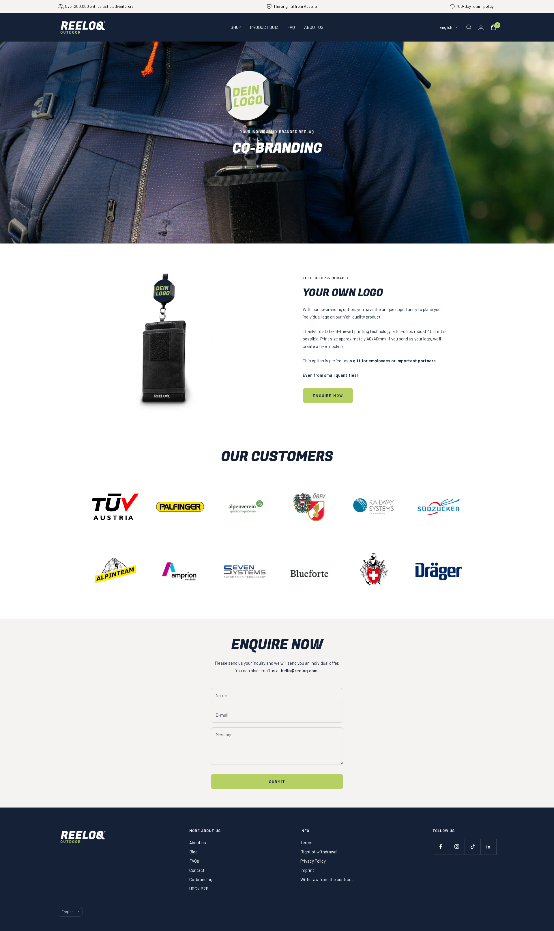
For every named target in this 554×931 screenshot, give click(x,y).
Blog (193, 851)
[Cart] (493, 27)
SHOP (236, 27)
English (446, 27)
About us (197, 842)
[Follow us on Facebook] (441, 847)
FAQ (291, 27)
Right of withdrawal (318, 851)
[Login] (481, 27)
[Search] (468, 27)
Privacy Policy (313, 860)
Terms (306, 842)
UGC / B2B (199, 888)
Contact (197, 870)
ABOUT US (313, 27)
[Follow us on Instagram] (457, 847)
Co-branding (200, 879)
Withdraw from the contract (326, 879)
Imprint (307, 870)
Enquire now (328, 395)
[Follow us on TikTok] (472, 847)
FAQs (194, 860)
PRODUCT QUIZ (264, 27)
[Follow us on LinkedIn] (488, 847)
